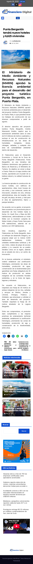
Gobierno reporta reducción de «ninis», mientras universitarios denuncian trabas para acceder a (15, 484)
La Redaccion (16, 41)
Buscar (6, 425)
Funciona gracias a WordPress (11, 558)
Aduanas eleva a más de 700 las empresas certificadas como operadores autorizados (15, 476)
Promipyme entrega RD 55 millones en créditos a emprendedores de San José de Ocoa (16, 511)
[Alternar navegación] (18, 18)
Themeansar (16, 560)
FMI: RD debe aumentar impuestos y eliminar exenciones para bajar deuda (10, 346)
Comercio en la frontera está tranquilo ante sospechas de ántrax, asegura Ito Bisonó (23, 346)
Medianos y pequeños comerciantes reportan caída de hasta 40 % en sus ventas (16, 503)
